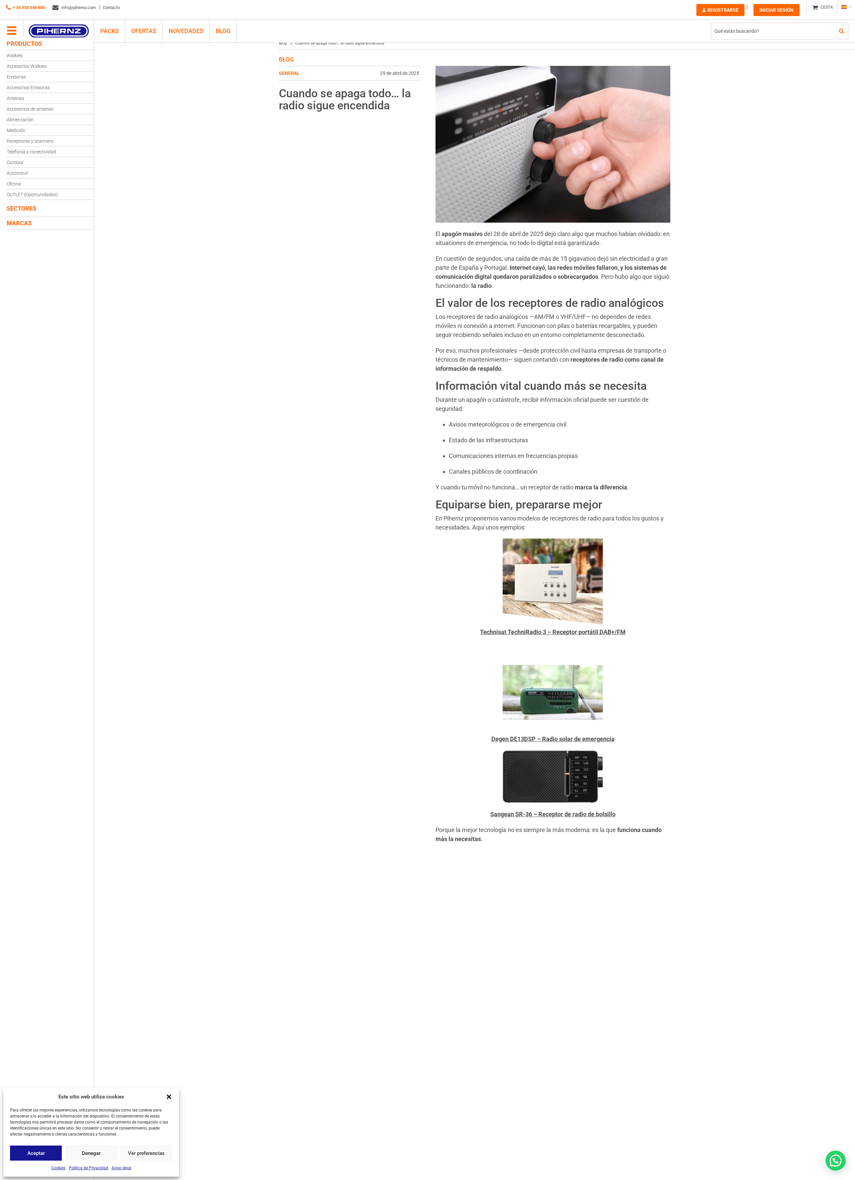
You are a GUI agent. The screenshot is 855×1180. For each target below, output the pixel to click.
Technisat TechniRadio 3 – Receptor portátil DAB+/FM (553, 631)
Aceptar (36, 1153)
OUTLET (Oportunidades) (32, 194)
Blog (223, 30)
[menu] (11, 31)
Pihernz (58, 31)
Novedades (186, 30)
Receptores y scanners (30, 141)
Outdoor (15, 162)
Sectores (21, 208)
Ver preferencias (146, 1153)
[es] (846, 7)
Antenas (15, 98)
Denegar (91, 1153)
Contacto (111, 7)
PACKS (109, 30)
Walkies (15, 55)
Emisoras (16, 77)
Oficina (14, 184)
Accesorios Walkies (26, 66)
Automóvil (17, 173)
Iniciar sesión (776, 10)
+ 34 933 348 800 (29, 7)
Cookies (58, 1168)
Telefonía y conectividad (31, 151)
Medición (16, 130)
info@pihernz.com (78, 7)
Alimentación (20, 119)
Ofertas (143, 30)
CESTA (827, 7)
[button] (169, 1096)
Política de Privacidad (88, 1168)
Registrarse (722, 10)
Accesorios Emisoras (28, 87)
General (289, 73)
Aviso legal (121, 1168)
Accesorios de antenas (30, 109)
